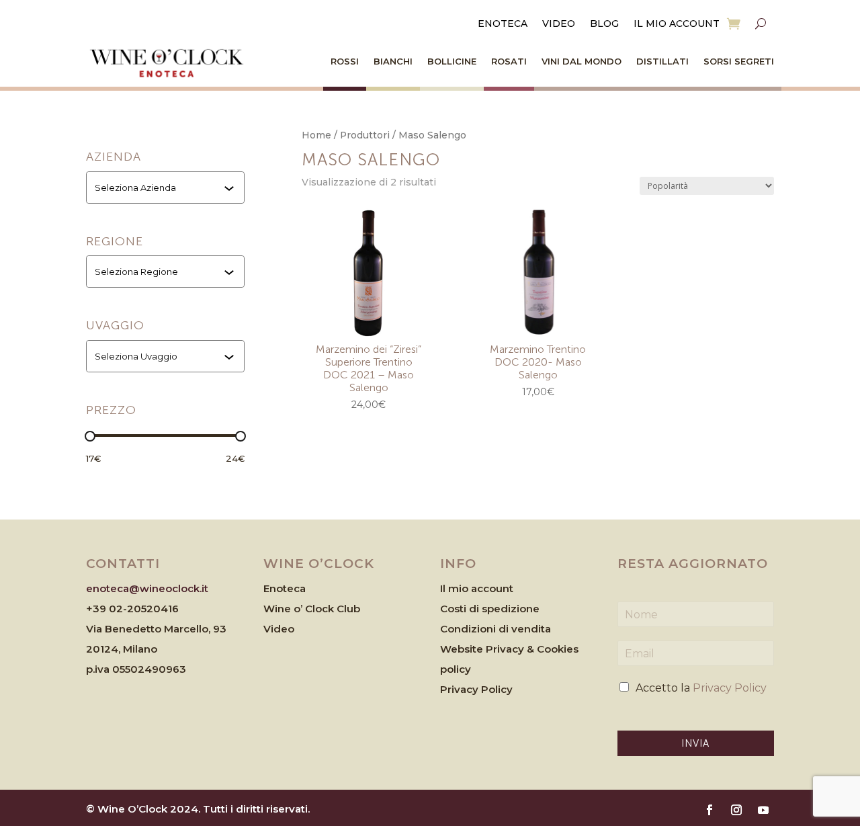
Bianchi (393, 61)
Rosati (509, 61)
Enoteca (502, 24)
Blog (604, 24)
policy (455, 669)
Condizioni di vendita (495, 628)
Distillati (662, 61)
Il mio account (677, 24)
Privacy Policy (476, 689)
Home (316, 135)
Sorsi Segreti (738, 61)
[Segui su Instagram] (736, 810)
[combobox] (167, 187)
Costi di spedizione (490, 608)
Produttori (365, 135)
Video (558, 24)
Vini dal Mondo (581, 61)
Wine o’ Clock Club (311, 608)
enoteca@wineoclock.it (147, 588)
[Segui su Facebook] (709, 810)
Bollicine (451, 61)
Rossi (345, 61)
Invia (695, 743)
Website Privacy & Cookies (509, 649)
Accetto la (701, 688)
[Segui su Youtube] (763, 810)
